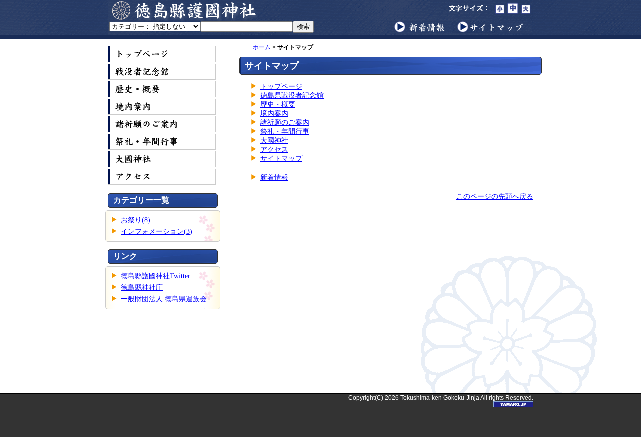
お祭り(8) (135, 220)
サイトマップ (281, 158)
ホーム (262, 47)
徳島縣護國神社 (185, 10)
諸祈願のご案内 (284, 122)
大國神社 (274, 140)
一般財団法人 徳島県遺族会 (164, 299)
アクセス (274, 150)
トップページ (281, 86)
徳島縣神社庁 (142, 288)
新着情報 (274, 178)
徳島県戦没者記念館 (292, 96)
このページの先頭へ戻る (494, 196)
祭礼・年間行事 (284, 132)
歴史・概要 (277, 104)
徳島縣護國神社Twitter (155, 276)
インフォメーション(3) (156, 232)
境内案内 (274, 114)
